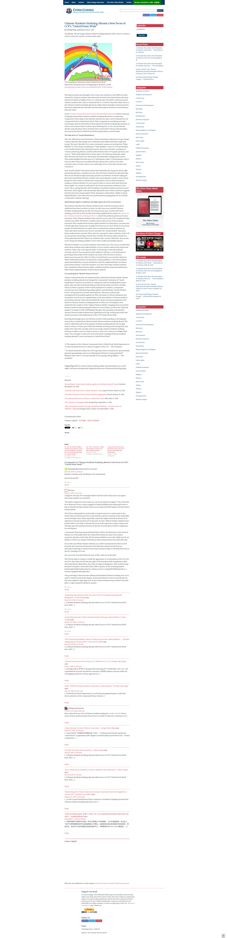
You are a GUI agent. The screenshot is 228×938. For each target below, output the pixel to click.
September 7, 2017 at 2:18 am (75, 819)
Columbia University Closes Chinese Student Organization (86, 395)
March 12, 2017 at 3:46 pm (74, 731)
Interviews (139, 137)
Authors (81, 2)
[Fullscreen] (161, 250)
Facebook (146, 15)
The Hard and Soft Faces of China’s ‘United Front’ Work (84, 398)
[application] (149, 243)
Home (67, 2)
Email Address (141, 29)
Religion (139, 155)
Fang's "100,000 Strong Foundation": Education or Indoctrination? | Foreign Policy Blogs (96, 686)
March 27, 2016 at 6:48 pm (74, 600)
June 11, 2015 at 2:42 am (73, 493)
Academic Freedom (142, 91)
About (74, 2)
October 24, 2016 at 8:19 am (75, 711)
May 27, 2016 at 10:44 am (74, 691)
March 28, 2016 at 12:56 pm (75, 622)
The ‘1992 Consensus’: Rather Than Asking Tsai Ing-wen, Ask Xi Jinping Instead (95, 448)
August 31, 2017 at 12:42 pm (75, 797)
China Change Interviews (95, 2)
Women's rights (141, 180)
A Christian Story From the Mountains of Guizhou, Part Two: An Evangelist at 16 (149, 58)
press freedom (141, 152)
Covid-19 (139, 102)
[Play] (138, 250)
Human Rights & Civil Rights (146, 130)
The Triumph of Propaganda (75, 402)
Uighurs (138, 173)
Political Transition (142, 148)
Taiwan (138, 166)
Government (140, 123)
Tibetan (138, 169)
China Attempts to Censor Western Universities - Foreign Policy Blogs (90, 728)
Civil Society (140, 98)
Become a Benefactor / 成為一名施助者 (146, 2)
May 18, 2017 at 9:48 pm (73, 753)
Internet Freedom (142, 134)
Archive (129, 2)
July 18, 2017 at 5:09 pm (73, 775)
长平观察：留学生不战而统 (89, 421)
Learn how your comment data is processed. (112, 883)
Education (139, 109)
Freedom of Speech (142, 119)
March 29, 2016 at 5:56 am (74, 644)
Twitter (153, 15)
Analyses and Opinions (144, 94)
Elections (139, 112)
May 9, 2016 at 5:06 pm (73, 666)
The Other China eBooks (115, 2)
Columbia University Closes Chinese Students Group (83, 391)
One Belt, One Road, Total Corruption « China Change (84, 750)
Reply (67, 485)
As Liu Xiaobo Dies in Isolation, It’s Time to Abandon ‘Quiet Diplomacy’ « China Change (96, 770)
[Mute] (158, 250)
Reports (138, 159)
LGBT (138, 144)
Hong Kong (140, 127)
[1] (65, 344)
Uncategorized (141, 176)
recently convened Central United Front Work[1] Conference (93, 114)
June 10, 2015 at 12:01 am (73, 472)
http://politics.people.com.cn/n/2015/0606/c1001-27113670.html (88, 87)
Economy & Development (145, 105)
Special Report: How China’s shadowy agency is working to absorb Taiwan (92, 384)
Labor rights (140, 141)
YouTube (160, 15)
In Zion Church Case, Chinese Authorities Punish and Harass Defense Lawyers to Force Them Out (149, 71)
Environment (140, 116)
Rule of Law (140, 162)
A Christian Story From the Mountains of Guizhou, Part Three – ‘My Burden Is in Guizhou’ (149, 50)
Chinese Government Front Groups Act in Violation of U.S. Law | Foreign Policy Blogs (95, 661)
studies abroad (114, 713)
